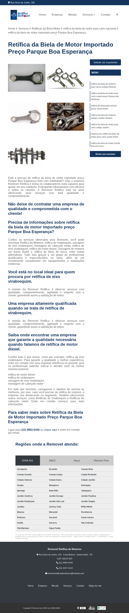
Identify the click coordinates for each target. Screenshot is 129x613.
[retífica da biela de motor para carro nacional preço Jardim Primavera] (65, 116)
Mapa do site (95, 586)
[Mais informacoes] (117, 14)
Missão (72, 14)
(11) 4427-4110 (65, 568)
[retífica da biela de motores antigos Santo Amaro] (26, 155)
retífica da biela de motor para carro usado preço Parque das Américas (105, 96)
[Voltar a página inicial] (20, 15)
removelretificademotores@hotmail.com (65, 573)
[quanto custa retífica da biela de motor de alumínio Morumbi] (65, 78)
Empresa (57, 14)
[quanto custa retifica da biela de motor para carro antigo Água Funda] (26, 116)
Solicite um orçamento (105, 62)
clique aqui (50, 429)
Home (42, 14)
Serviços (87, 14)
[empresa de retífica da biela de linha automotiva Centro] (26, 78)
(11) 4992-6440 (31, 429)
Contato (105, 14)
